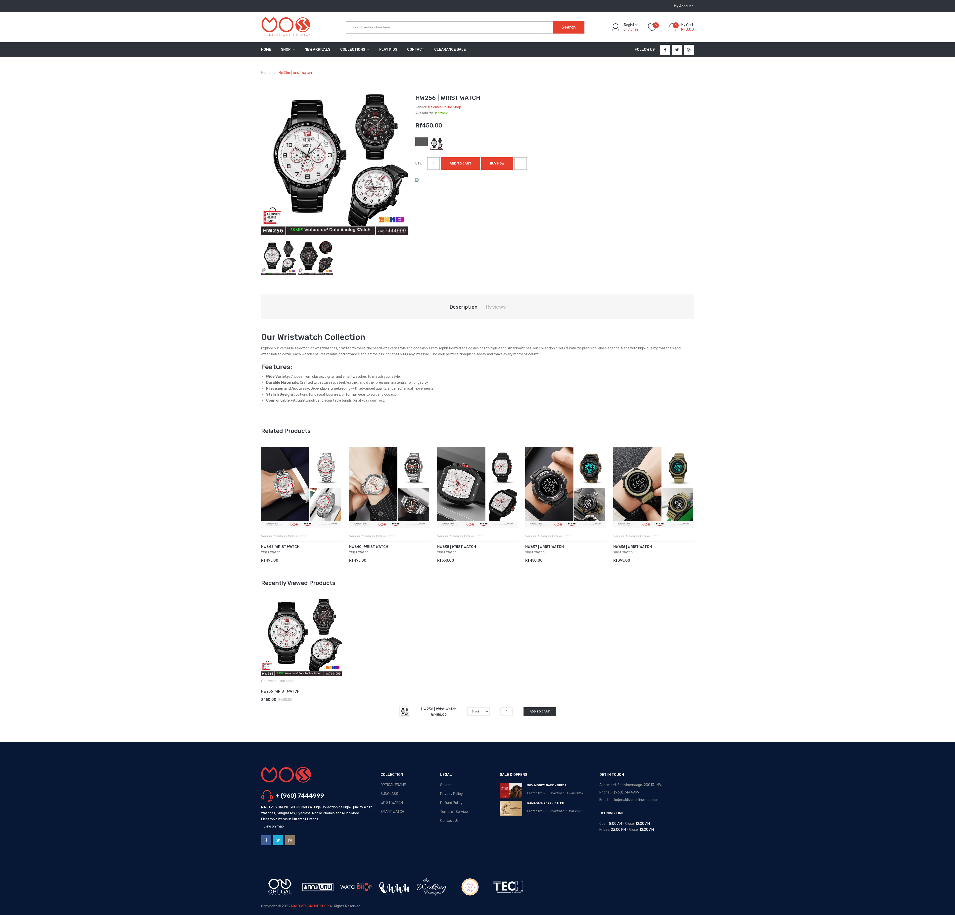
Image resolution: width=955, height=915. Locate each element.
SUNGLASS (389, 794)
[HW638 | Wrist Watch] (477, 487)
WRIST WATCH (392, 803)
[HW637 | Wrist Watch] (565, 487)
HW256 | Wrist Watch (280, 691)
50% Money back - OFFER (547, 785)
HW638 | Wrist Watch (456, 547)
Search (446, 785)
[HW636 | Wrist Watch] (653, 487)
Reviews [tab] (496, 307)
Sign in (632, 29)
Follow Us (645, 49)
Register (631, 25)
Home (266, 73)
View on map (273, 826)
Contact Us (449, 821)
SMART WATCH (392, 812)
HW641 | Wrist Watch (280, 547)
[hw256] (278, 257)
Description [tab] (463, 307)
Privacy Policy (451, 794)
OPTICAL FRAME (393, 785)
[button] (266, 495)
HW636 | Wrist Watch (632, 547)
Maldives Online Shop (444, 107)
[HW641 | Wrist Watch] (301, 487)
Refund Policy (451, 803)
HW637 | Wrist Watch (544, 547)
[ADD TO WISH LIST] (520, 163)
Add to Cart (460, 163)
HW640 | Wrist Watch (368, 547)
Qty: (418, 163)
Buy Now (497, 163)
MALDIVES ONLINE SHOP (310, 906)
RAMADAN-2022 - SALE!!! (545, 803)
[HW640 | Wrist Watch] (389, 487)
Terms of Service (454, 812)
